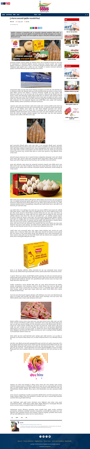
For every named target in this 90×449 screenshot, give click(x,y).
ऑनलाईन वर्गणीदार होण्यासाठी (27, 15)
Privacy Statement (28, 441)
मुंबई (12, 417)
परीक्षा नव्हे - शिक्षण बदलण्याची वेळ (71, 32)
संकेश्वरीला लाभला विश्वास (72, 59)
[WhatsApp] (31, 28)
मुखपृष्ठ (3, 15)
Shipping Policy (39, 441)
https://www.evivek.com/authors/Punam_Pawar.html (31, 424)
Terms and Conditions (58, 441)
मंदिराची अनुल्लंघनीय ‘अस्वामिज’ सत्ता (72, 104)
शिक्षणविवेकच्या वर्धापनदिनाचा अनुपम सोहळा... (72, 91)
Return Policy (47, 441)
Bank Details (68, 441)
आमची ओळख (9, 15)
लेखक (18, 15)
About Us (20, 441)
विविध (14, 15)
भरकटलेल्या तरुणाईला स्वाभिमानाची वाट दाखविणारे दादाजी (72, 45)
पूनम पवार (27, 21)
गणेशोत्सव (17, 417)
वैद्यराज (35, 15)
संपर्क (39, 15)
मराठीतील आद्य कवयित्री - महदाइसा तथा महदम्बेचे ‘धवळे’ (71, 118)
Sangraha (47, 446)
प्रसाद (22, 417)
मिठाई (26, 417)
